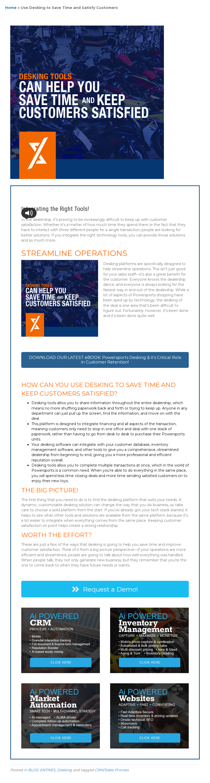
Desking (64, 770)
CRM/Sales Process (112, 770)
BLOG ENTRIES (41, 770)
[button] (29, 213)
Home (11, 7)
